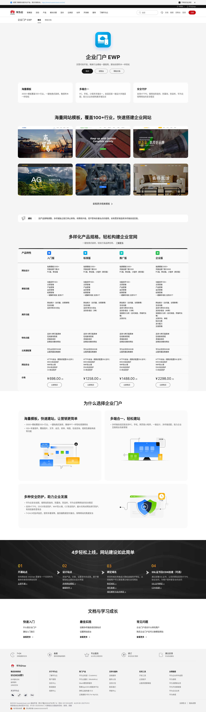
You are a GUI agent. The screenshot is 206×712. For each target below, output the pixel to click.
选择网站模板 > (69, 584)
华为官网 (172, 679)
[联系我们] (162, 12)
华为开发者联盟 (175, 687)
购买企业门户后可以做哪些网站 (150, 631)
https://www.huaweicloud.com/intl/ (53, 2)
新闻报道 (52, 687)
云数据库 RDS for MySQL (88, 695)
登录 (184, 12)
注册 (192, 12)
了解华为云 (53, 675)
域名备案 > (112, 588)
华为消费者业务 (175, 683)
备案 (172, 12)
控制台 (177, 12)
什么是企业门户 (29, 627)
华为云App (192, 6)
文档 (166, 12)
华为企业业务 (174, 691)
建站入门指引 (29, 631)
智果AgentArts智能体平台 (89, 687)
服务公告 (112, 679)
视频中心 (52, 691)
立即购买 (54, 385)
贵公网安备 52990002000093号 (37, 708)
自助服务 (112, 675)
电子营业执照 (17, 708)
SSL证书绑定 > (158, 584)
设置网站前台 (85, 631)
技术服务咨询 (15, 679)
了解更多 (120, 243)
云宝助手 (142, 679)
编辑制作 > (67, 588)
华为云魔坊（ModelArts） (89, 679)
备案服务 (13, 682)
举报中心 (112, 691)
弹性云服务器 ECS (86, 691)
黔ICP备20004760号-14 (48, 703)
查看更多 (27, 637)
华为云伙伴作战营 (176, 675)
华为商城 (172, 695)
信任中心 (52, 683)
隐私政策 (192, 703)
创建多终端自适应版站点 (90, 627)
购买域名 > (112, 584)
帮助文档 (117, 71)
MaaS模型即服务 (85, 683)
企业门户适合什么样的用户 (148, 627)
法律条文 (182, 703)
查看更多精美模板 (101, 204)
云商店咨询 (14, 685)
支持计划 (112, 683)
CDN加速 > (157, 588)
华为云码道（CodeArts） (88, 675)
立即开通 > (22, 584)
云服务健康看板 (145, 683)
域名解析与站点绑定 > (116, 592)
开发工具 (142, 675)
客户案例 (52, 679)
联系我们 (112, 687)
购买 (87, 71)
